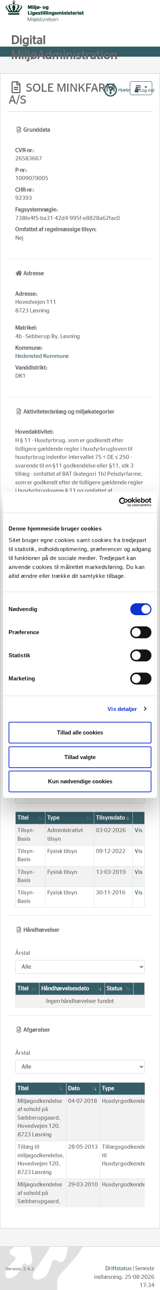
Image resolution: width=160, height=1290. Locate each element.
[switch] (140, 632)
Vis (139, 830)
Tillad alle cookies (80, 732)
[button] (141, 88)
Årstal (22, 953)
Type (53, 818)
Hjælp (123, 90)
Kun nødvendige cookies (80, 781)
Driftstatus (118, 1268)
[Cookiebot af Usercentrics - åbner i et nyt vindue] (118, 502)
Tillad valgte (80, 757)
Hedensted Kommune (42, 356)
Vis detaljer (122, 709)
